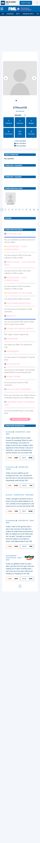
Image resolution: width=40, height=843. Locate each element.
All (3, 14)
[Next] (38, 210)
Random (10, 14)
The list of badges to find (20, 419)
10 (34, 210)
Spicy (18, 14)
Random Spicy (28, 14)
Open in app (25, 3)
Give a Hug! (18, 115)
